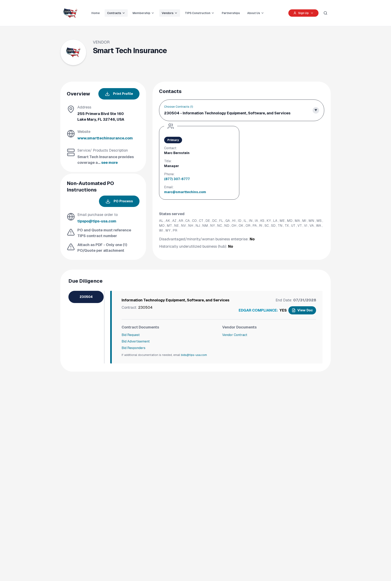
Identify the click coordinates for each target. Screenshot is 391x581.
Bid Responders (133, 348)
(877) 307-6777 (177, 179)
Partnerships (231, 13)
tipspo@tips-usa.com (96, 221)
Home (95, 13)
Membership (141, 13)
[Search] (325, 13)
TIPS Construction (197, 13)
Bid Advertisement (136, 341)
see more (109, 162)
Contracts (114, 13)
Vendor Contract (234, 335)
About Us (253, 13)
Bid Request (131, 335)
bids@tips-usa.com (194, 355)
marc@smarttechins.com (185, 192)
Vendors (168, 13)
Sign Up (303, 13)
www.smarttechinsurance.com (105, 138)
